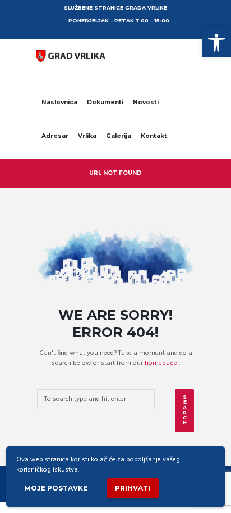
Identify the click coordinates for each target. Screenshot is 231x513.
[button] (216, 42)
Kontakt (154, 136)
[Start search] (184, 410)
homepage (162, 363)
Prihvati (132, 488)
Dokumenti (105, 102)
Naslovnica (59, 102)
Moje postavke (55, 488)
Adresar (54, 136)
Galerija (118, 136)
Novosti (146, 102)
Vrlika (87, 136)
